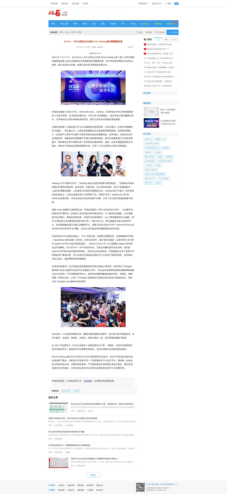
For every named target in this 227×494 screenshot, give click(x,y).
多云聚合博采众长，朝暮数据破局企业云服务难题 (69, 445)
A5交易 (85, 3)
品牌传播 (80, 490)
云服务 (68, 452)
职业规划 (169, 157)
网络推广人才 (160, 139)
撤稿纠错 (130, 47)
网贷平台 (148, 139)
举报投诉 (80, 485)
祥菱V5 (158, 183)
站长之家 (64, 24)
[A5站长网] (57, 13)
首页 (53, 24)
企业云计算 (65, 391)
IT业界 (73, 32)
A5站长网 (54, 3)
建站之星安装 (150, 157)
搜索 (169, 3)
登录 (176, 3)
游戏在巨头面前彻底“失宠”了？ (158, 49)
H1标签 (158, 152)
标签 (150, 32)
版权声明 (71, 485)
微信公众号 (156, 3)
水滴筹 (157, 165)
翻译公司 (148, 183)
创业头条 (145, 24)
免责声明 (90, 485)
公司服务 (51, 490)
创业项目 (61, 490)
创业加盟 (158, 24)
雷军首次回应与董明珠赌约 (155, 174)
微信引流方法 (150, 178)
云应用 (76, 391)
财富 (103, 24)
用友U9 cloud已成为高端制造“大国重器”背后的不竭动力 (94, 459)
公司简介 (61, 485)
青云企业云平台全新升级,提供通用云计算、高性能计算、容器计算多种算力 (102, 404)
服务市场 (171, 24)
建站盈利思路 (150, 161)
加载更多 (93, 475)
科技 (66, 32)
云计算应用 (69, 425)
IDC (123, 24)
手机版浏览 (142, 3)
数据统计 (148, 152)
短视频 (113, 24)
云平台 (90, 411)
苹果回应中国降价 (165, 161)
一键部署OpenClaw (94, 53)
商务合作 (64, 3)
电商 (84, 24)
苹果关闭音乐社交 (151, 148)
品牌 (140, 32)
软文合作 (99, 490)
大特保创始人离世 (151, 144)
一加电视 (148, 165)
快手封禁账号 (164, 178)
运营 (94, 24)
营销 (75, 24)
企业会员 (161, 32)
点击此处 (88, 381)
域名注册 (75, 3)
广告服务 (90, 490)
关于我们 (51, 485)
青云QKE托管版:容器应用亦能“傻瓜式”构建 (66, 432)
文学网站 (165, 148)
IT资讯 (133, 24)
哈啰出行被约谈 (151, 170)
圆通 (160, 157)
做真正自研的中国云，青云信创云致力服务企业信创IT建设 (72, 418)
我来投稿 (100, 47)
